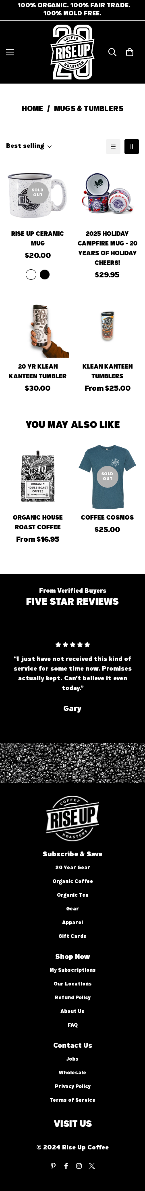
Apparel (72, 923)
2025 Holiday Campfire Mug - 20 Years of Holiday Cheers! (107, 249)
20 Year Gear (72, 868)
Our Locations (73, 984)
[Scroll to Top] (130, 1148)
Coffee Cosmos (107, 518)
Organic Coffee (72, 882)
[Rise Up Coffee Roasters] (72, 52)
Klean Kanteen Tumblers (108, 372)
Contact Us (72, 1046)
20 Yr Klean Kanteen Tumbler (37, 372)
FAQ (73, 1025)
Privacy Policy (73, 1087)
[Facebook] (66, 1166)
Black (45, 274)
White (31, 274)
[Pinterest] (53, 1166)
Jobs (72, 1059)
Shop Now (72, 957)
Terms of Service (72, 1100)
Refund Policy (73, 998)
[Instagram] (79, 1166)
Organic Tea (73, 895)
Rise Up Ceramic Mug (37, 239)
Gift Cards (72, 936)
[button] (129, 52)
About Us (72, 1012)
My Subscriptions (73, 970)
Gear (72, 909)
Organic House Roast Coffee (38, 523)
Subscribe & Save (72, 854)
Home (32, 109)
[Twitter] (92, 1166)
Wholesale (72, 1073)
